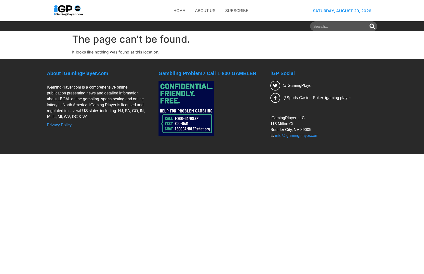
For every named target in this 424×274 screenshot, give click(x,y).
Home (179, 11)
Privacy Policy (59, 125)
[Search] (372, 26)
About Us (205, 11)
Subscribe (237, 11)
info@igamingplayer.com (296, 135)
